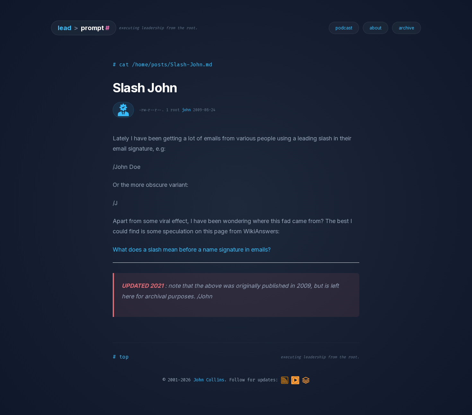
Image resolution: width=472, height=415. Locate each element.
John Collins (208, 380)
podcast (344, 27)
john (186, 109)
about (375, 27)
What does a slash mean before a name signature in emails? (192, 249)
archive (406, 27)
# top (121, 356)
